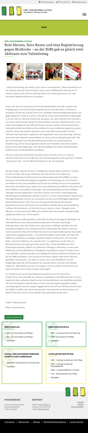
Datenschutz (23, 422)
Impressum (10, 422)
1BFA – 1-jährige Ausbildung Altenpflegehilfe (61, 365)
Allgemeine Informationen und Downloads (23, 362)
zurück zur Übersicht (14, 317)
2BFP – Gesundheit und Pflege (62, 337)
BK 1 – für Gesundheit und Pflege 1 (20, 333)
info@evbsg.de (80, 2)
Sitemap (36, 422)
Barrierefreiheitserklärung (55, 422)
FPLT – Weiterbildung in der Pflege (64, 374)
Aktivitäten (11, 340)
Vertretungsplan (77, 407)
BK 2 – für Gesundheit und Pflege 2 (20, 337)
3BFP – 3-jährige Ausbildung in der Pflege (66, 360)
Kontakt (80, 402)
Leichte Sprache (76, 422)
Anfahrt (81, 404)
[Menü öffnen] (84, 15)
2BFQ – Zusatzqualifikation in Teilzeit (65, 370)
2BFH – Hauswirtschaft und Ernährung (65, 333)
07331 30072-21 (64, 2)
